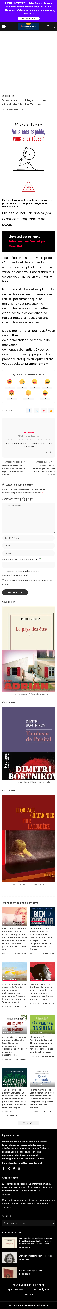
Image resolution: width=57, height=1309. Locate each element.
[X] (8, 1169)
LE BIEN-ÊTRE (8, 96)
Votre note (7, 499)
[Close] (53, 10)
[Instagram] (19, 1169)
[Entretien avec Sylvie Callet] (9, 1272)
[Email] (51, 410)
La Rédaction (12, 110)
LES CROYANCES (38, 920)
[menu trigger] (5, 26)
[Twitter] (36, 410)
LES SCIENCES (37, 924)
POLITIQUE (21, 924)
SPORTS (47, 980)
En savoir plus (28, 18)
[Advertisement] (28, 60)
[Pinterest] (44, 410)
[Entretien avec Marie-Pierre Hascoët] (9, 1257)
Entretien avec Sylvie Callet (31, 1270)
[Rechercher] (53, 26)
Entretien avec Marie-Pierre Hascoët (35, 1256)
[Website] (46, 452)
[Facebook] (29, 410)
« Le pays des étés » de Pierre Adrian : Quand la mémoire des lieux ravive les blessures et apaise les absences (36, 1241)
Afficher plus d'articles (28, 436)
